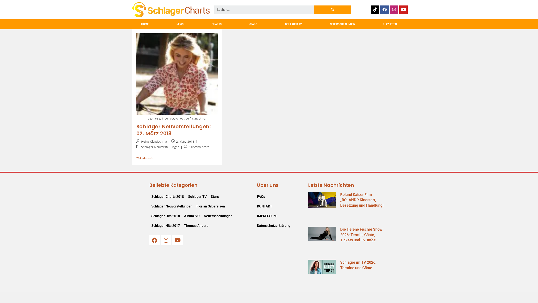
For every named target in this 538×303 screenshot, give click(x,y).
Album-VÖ (192, 216)
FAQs (261, 197)
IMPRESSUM (267, 216)
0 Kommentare (199, 147)
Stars (215, 197)
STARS (253, 24)
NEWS (180, 24)
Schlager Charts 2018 (167, 197)
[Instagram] (394, 9)
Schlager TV (197, 197)
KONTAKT (264, 206)
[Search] (332, 9)
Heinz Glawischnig (154, 142)
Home (145, 24)
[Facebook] (384, 9)
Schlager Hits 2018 (165, 216)
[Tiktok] (375, 9)
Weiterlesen (144, 158)
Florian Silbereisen (210, 206)
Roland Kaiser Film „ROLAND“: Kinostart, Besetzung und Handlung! (362, 199)
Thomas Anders (196, 226)
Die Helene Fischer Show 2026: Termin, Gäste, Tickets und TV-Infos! (361, 234)
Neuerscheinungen (218, 216)
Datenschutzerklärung (273, 226)
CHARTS (217, 24)
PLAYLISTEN (390, 24)
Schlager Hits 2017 (165, 226)
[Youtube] (403, 9)
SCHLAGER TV (293, 24)
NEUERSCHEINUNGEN (342, 24)
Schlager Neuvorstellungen (160, 147)
